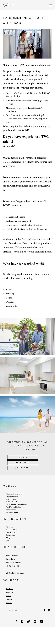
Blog (7, 540)
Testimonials (10, 535)
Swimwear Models (12, 512)
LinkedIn (9, 599)
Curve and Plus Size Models (16, 504)
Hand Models (11, 510)
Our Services (10, 532)
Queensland (23, 468)
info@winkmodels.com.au (15, 573)
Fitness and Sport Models (15, 494)
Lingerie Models (12, 497)
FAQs (8, 538)
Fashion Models (11, 502)
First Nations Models (13, 507)
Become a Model (12, 530)
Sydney (22, 457)
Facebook (9, 589)
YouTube (9, 603)
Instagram (9, 592)
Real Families (11, 499)
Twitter (8, 596)
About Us (9, 527)
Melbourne (23, 462)
